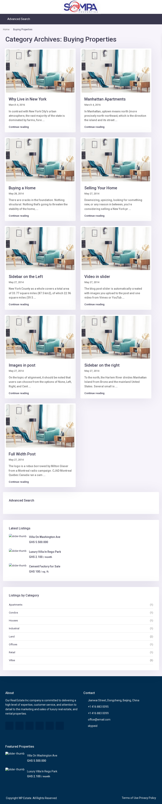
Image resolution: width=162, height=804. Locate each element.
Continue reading (19, 126)
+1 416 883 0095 (98, 706)
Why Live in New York (27, 99)
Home (6, 29)
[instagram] (60, 726)
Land (12, 636)
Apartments (15, 604)
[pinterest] (40, 726)
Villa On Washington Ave (44, 537)
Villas (12, 660)
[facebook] (9, 726)
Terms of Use (130, 797)
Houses (13, 620)
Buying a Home (22, 188)
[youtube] (50, 726)
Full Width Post (22, 454)
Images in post (22, 365)
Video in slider (97, 276)
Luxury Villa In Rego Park (45, 551)
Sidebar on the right (102, 365)
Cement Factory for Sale (44, 566)
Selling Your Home (100, 188)
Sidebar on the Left (26, 276)
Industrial (14, 628)
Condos (13, 612)
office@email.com (99, 719)
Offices (13, 644)
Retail (12, 652)
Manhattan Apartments (105, 99)
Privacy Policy (147, 797)
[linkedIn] (29, 726)
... (43, 120)
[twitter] (19, 726)
